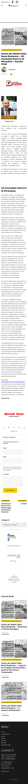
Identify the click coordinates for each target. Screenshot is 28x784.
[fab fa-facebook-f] (12, 2)
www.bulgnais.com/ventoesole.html (12, 382)
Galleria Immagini (6, 745)
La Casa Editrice (5, 734)
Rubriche (3, 742)
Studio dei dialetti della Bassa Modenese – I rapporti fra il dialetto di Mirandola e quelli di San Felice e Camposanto (13, 667)
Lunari (3, 736)
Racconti (3, 740)
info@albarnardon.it (10, 759)
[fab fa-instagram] (16, 2)
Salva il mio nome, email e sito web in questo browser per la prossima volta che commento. (12, 469)
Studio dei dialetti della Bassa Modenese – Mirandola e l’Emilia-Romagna (14, 626)
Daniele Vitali (12, 69)
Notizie (3, 738)
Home (3, 732)
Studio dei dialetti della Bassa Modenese (11, 50)
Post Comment (10, 490)
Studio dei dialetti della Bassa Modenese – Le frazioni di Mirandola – (11, 708)
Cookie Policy (5, 771)
